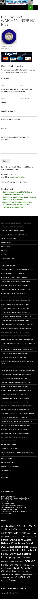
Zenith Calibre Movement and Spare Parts (15, 437)
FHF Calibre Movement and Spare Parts (14, 357)
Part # (4, 128)
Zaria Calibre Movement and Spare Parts (14, 433)
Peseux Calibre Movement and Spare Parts (15, 398)
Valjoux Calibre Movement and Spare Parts (15, 425)
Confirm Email (24, 98)
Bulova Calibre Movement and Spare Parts (15, 301)
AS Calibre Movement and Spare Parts (13, 273)
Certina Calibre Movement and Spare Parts (15, 308)
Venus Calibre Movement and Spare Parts (15, 429)
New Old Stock (6, 470)
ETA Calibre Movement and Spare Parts (14, 277)
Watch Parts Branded (8, 266)
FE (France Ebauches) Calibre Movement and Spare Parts (18, 344)
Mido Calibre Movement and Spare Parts (14, 386)
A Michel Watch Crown (28, 536)
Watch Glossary (6, 458)
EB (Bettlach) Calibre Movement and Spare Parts (17, 324)
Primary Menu (35, 7)
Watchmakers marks (8, 462)
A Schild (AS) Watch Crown (15, 561)
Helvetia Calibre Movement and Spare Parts (16, 375)
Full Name (5, 78)
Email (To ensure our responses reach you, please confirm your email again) (17, 90)
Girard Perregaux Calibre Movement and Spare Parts (17, 362)
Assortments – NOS (7, 258)
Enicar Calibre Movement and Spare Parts (15, 332)
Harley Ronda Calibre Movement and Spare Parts (18, 371)
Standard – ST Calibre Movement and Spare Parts (17, 413)
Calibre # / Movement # (10, 120)
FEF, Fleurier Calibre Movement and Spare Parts (17, 349)
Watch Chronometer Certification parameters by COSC (18, 453)
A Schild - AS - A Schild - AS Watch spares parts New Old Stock (18, 529)
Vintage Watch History (9, 441)
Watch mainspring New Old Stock (12, 231)
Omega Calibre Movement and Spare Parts (15, 281)
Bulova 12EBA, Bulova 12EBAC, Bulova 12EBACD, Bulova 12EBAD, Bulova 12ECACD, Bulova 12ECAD (17, 204)
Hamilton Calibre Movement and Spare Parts (16, 367)
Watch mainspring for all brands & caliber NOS (17, 270)
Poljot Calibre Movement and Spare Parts (15, 402)
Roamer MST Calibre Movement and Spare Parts (17, 406)
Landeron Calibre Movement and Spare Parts (16, 378)
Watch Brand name (8, 111)
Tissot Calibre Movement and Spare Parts (15, 285)
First (2, 85)
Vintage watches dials (8, 238)
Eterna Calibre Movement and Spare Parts (15, 336)
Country (4, 102)
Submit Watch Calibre (8, 445)
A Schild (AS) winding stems (24, 574)
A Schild (27, 561)
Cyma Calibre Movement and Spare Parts (14, 320)
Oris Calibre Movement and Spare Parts (14, 394)
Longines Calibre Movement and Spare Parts (16, 382)
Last (21, 85)
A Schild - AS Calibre (22, 550)
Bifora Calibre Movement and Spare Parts (15, 297)
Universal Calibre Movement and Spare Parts (16, 421)
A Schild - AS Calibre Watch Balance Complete (18, 540)
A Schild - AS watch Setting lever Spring (19, 553)
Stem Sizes (4, 478)
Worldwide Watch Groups (10, 466)
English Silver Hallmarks (9, 448)
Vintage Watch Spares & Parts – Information (16, 223)
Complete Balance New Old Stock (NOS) (14, 234)
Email (3, 98)
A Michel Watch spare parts (15, 536)
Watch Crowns (6, 246)
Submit (5, 161)
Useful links (5, 474)
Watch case (5, 250)
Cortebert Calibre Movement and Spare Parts (16, 316)
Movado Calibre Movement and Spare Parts (16, 390)
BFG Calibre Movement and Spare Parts (14, 293)
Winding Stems (6, 242)
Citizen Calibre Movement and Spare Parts (15, 312)
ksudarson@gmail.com (18, 177)
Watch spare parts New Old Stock (12, 227)
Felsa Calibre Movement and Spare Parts (14, 353)
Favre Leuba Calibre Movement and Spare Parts (17, 340)
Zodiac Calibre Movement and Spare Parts (15, 289)
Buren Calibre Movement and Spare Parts (15, 305)
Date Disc (4, 254)
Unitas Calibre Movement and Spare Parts (15, 417)
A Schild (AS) (8, 525)
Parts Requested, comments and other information (15, 138)
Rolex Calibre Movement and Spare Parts (15, 410)
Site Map (4, 262)
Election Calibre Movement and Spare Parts (16, 328)
